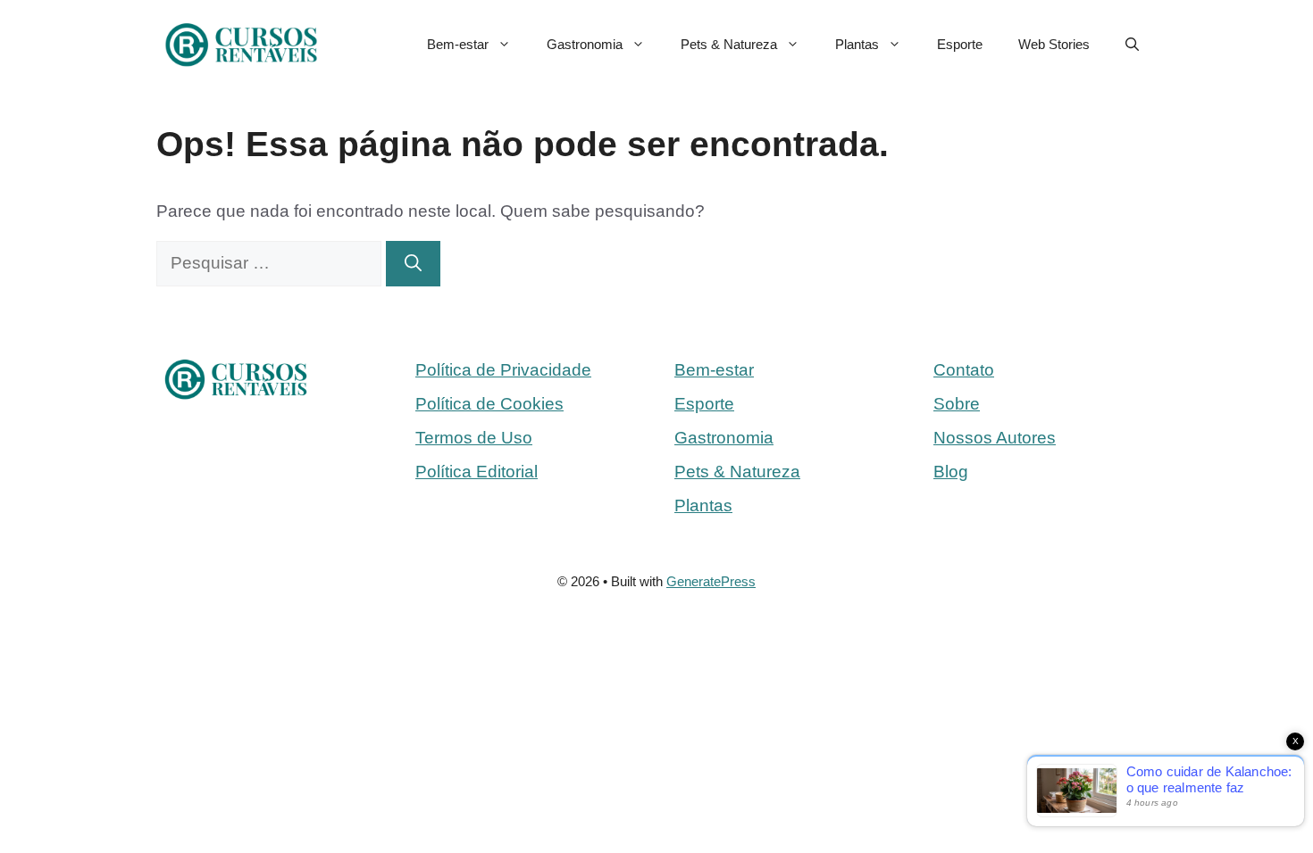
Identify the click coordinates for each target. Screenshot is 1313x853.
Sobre (956, 403)
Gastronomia (585, 44)
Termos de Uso (473, 437)
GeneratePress (711, 581)
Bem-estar (458, 44)
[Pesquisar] (413, 263)
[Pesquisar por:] (271, 262)
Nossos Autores (994, 437)
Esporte (960, 44)
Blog (950, 471)
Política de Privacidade (503, 369)
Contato (963, 369)
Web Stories (1054, 44)
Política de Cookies (489, 403)
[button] (1132, 44)
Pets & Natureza (729, 44)
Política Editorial (476, 471)
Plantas (857, 44)
